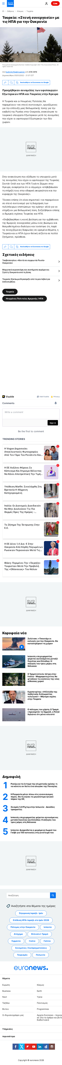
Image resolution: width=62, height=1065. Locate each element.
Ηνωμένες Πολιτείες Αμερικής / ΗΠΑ (24, 298)
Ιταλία (32, 941)
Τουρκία (10, 291)
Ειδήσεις (10, 11)
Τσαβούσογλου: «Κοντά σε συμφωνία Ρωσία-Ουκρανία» (23, 261)
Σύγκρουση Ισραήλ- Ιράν (31, 913)
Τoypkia (30, 11)
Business (6, 991)
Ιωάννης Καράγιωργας (15, 72)
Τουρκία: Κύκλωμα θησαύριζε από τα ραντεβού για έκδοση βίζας (26, 280)
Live (55, 3)
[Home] (3, 11)
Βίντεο (5, 1009)
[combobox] (31, 895)
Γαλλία (47, 941)
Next (4, 997)
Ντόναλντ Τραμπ (39, 934)
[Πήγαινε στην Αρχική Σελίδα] (10, 3)
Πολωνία (40, 955)
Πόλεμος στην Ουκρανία (23, 927)
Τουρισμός (22, 955)
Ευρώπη (6, 984)
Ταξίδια (6, 1003)
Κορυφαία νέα (14, 633)
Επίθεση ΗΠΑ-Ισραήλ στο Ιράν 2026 (31, 920)
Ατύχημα (18, 934)
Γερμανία (16, 941)
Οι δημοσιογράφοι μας (13, 1015)
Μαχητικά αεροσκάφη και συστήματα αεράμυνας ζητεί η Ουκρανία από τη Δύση (25, 270)
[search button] (53, 895)
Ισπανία (48, 927)
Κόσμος (20, 11)
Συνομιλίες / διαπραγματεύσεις (31, 948)
